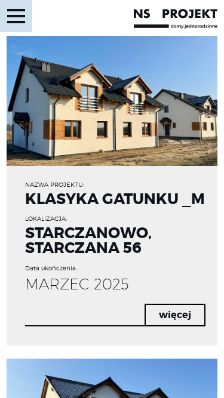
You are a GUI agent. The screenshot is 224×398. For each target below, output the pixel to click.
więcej (175, 314)
